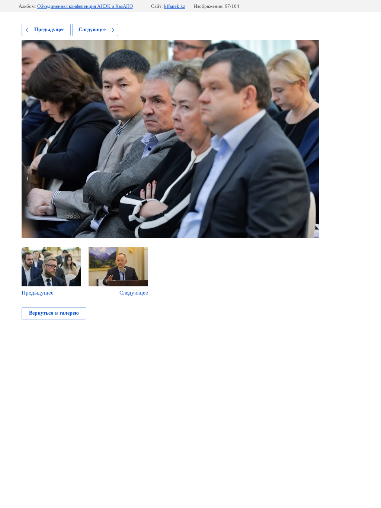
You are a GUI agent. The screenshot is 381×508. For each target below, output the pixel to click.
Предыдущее (49, 29)
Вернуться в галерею (54, 313)
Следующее (92, 29)
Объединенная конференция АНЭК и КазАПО (85, 6)
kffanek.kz (174, 6)
